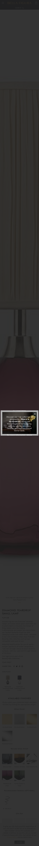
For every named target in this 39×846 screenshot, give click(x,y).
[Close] (36, 412)
